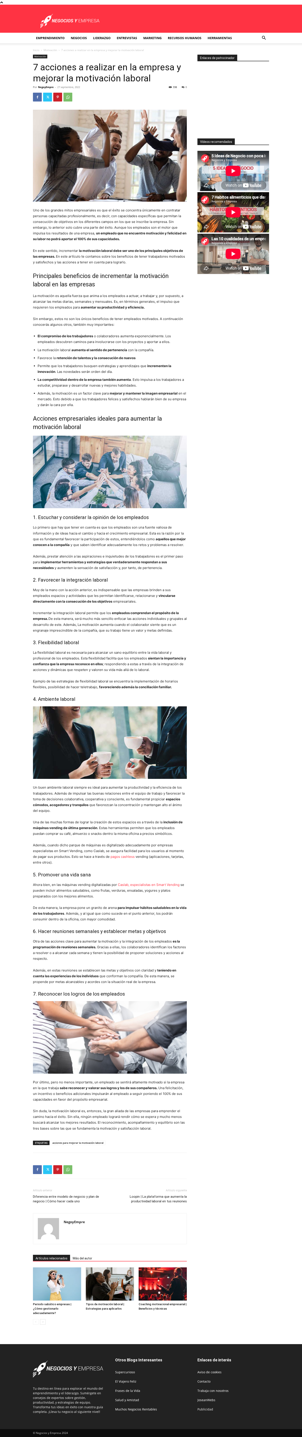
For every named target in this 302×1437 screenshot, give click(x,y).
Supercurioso (125, 1372)
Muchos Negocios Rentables (136, 1409)
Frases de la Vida (127, 1391)
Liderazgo (102, 38)
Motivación (50, 50)
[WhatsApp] (67, 97)
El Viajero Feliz (125, 1381)
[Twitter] (47, 97)
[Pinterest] (57, 97)
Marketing (152, 38)
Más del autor (82, 1258)
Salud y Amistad (127, 1400)
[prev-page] (35, 1322)
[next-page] (43, 1322)
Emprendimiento (50, 38)
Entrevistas (127, 38)
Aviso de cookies (209, 1372)
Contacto (203, 1381)
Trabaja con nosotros (213, 1391)
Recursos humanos (184, 38)
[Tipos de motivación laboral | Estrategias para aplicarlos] (110, 1284)
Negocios (79, 38)
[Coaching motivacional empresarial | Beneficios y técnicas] (163, 1284)
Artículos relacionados (51, 1258)
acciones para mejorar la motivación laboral (77, 1142)
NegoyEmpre (46, 87)
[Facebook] (37, 97)
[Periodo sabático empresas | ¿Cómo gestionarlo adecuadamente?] (57, 1284)
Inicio (36, 50)
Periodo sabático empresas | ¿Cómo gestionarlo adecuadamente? (52, 1309)
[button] (263, 38)
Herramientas (220, 38)
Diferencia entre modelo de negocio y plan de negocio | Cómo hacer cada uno (66, 1199)
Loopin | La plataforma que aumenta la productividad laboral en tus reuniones (158, 1199)
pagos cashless (123, 857)
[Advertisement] (234, 98)
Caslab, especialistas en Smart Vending (149, 885)
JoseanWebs (206, 1400)
